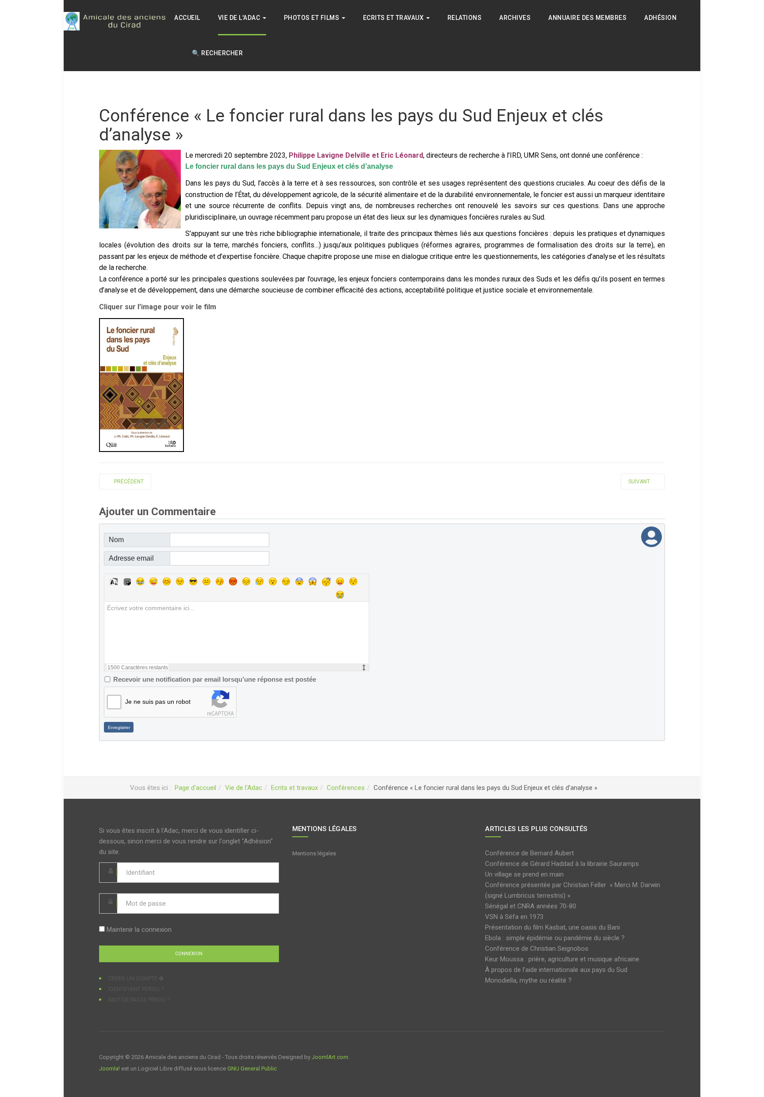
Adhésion (660, 17)
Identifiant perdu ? (136, 989)
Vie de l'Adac (240, 17)
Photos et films (312, 17)
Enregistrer (119, 727)
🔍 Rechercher (217, 53)
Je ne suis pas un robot (158, 701)
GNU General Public (252, 1068)
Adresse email (131, 558)
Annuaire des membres (587, 17)
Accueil (187, 17)
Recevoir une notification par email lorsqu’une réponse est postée (214, 679)
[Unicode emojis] (127, 581)
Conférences (346, 788)
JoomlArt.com (330, 1057)
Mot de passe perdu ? (139, 999)
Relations (464, 17)
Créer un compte (133, 978)
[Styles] (114, 581)
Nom (116, 539)
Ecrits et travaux (394, 17)
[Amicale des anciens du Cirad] (119, 21)
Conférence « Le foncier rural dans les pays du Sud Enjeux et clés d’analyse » (351, 125)
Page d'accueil (195, 788)
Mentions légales (314, 853)
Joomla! (109, 1068)
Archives (515, 17)
